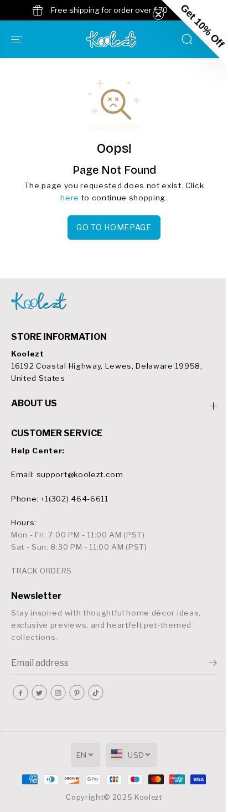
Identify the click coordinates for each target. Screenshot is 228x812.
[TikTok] (95, 692)
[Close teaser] (158, 14)
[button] (17, 39)
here (69, 197)
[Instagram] (58, 692)
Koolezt (148, 797)
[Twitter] (39, 692)
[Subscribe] (213, 664)
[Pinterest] (77, 692)
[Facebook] (20, 692)
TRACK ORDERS (41, 570)
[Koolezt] (111, 39)
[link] (114, 301)
